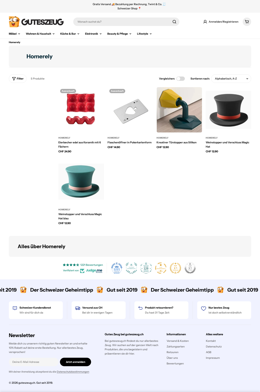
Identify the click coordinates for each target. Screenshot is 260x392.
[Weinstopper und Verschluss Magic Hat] (228, 110)
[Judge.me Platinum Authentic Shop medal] (131, 268)
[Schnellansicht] (99, 95)
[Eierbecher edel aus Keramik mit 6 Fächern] (81, 110)
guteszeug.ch (26, 382)
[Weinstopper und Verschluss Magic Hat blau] (81, 181)
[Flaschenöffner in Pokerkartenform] (130, 110)
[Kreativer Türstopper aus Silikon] (179, 110)
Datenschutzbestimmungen (73, 371)
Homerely (64, 137)
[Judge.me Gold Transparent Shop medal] (160, 268)
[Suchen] (174, 22)
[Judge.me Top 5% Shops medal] (190, 268)
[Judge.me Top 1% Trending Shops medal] (175, 268)
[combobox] (126, 21)
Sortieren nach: (200, 78)
